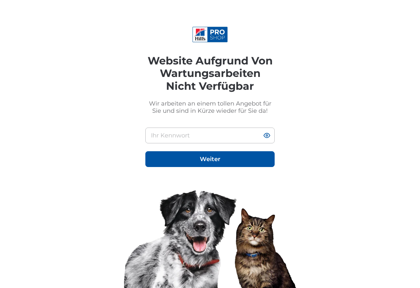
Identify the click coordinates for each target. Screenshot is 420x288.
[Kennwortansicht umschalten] (267, 135)
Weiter (210, 159)
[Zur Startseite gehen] (210, 34)
